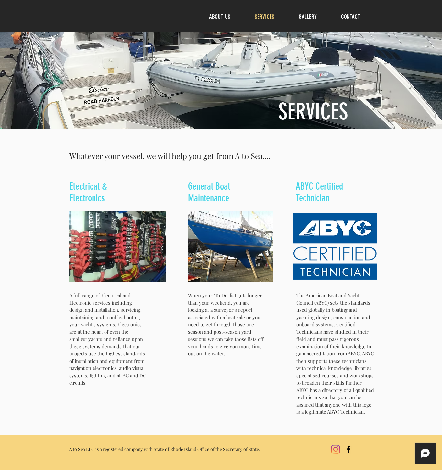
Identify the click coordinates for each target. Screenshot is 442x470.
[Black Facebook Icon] (348, 449)
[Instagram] (335, 449)
